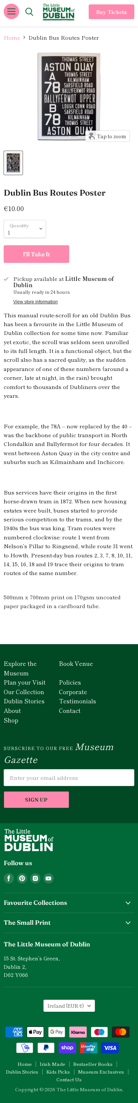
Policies (70, 682)
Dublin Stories (24, 700)
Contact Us (69, 1079)
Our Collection (24, 691)
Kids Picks (58, 1071)
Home (12, 37)
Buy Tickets (111, 11)
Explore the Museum (20, 668)
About (12, 710)
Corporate (73, 691)
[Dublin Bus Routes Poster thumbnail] (13, 163)
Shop (11, 719)
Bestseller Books (93, 1063)
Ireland (65, 1005)
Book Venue (76, 663)
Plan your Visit (25, 682)
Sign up (36, 799)
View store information (35, 301)
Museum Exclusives (101, 1071)
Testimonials (77, 700)
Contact (70, 710)
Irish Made (52, 1063)
